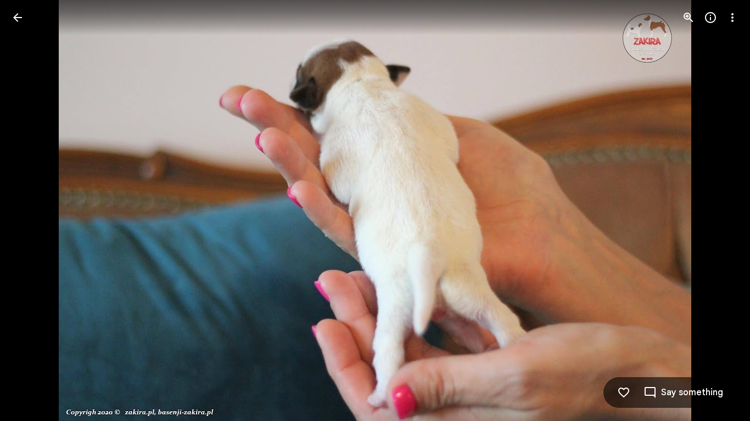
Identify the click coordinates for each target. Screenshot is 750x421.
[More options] (732, 18)
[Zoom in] (688, 18)
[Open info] (710, 18)
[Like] (623, 392)
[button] (30, 210)
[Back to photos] (17, 17)
